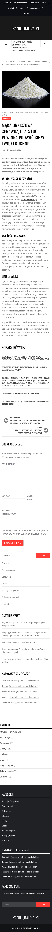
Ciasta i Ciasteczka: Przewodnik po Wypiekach (20, 393)
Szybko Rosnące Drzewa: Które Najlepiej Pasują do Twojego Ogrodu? (23, 624)
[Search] (45, 43)
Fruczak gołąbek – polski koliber (25, 680)
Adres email (30, 498)
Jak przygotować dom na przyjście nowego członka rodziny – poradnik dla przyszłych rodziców (24, 634)
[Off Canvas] (6, 43)
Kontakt (26, 13)
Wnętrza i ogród (20, 2)
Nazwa (6, 496)
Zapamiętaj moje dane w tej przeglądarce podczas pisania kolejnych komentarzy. (25, 532)
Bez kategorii (5, 737)
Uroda (44, 2)
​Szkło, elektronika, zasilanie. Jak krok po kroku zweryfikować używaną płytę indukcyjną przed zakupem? (25, 358)
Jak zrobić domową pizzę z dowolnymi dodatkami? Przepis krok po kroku (25, 403)
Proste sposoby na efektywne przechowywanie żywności (28, 430)
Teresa (5, 686)
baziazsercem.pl (29, 199)
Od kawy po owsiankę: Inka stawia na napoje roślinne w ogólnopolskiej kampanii (25, 368)
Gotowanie (34, 2)
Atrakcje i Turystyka (16, 8)
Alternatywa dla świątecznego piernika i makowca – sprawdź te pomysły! (27, 420)
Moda (2, 754)
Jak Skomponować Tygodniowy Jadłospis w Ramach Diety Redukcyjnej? (24, 651)
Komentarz (8, 463)
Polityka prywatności (35, 8)
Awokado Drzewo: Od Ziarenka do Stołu (19, 642)
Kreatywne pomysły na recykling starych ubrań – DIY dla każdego (26, 661)
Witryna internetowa (8, 512)
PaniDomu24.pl (26, 28)
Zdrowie (7, 2)
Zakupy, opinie (6, 771)
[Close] (48, 3)
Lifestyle (4, 748)
